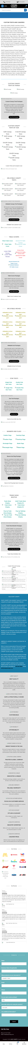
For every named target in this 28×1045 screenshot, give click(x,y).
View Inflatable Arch (14, 361)
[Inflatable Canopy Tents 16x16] (7, 189)
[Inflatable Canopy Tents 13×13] (20, 184)
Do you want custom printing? (9, 997)
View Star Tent (14, 414)
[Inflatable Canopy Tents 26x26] (20, 194)
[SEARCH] (25, 10)
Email (3, 982)
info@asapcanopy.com (7, 668)
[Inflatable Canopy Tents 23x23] (7, 194)
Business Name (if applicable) (9, 968)
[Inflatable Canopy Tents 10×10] (7, 184)
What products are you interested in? (11, 975)
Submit (14, 1021)
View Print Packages (14, 117)
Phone (3, 989)
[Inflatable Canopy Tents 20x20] (20, 189)
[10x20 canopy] (14, 93)
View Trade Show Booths (14, 549)
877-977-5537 (19, 666)
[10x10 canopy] (7, 89)
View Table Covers (14, 291)
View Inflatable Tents (14, 219)
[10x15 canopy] (20, 89)
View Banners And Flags (14, 478)
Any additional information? (8, 1011)
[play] (14, 572)
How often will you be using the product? (12, 1004)
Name (3, 960)
